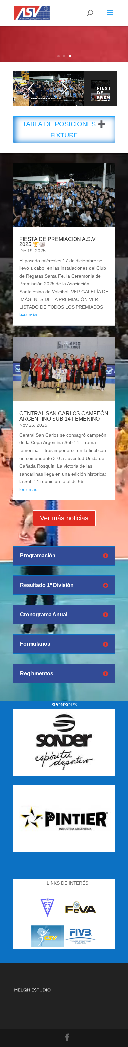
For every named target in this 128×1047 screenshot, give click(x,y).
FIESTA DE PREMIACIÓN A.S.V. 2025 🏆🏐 (57, 241)
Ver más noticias (64, 518)
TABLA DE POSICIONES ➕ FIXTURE (64, 129)
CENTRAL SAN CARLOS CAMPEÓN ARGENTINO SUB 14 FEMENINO (63, 416)
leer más (28, 314)
